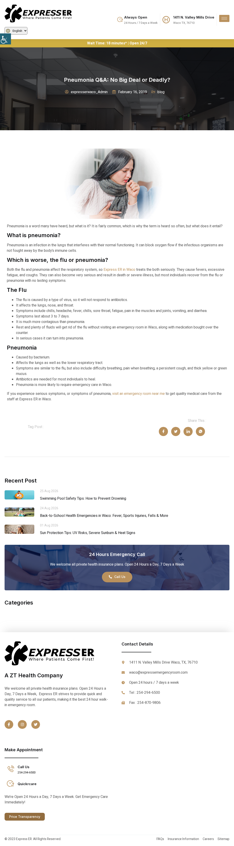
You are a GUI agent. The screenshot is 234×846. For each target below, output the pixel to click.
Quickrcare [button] (27, 784)
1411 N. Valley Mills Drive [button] (193, 17)
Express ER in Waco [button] (119, 269)
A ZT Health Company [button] (34, 675)
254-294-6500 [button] (26, 772)
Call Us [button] (23, 767)
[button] (9, 38)
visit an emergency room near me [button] (138, 393)
